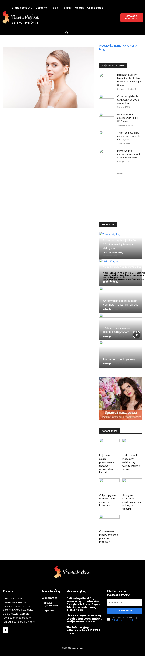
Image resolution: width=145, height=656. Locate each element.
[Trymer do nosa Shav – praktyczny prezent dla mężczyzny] (106, 136)
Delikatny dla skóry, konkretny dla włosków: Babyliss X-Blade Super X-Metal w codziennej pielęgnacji (83, 604)
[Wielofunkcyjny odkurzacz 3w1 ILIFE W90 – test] (106, 118)
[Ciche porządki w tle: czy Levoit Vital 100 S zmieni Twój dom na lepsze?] (106, 100)
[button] (66, 32)
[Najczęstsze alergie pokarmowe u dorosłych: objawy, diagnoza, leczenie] (109, 445)
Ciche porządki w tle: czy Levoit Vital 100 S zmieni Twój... (128, 100)
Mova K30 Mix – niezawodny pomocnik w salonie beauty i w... (128, 154)
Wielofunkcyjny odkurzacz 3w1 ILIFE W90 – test (128, 118)
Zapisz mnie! (124, 610)
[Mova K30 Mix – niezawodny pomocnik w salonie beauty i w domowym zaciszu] (106, 154)
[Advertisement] (121, 194)
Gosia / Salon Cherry (113, 253)
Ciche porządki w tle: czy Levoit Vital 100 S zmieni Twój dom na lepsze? (84, 618)
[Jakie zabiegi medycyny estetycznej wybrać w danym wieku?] (132, 445)
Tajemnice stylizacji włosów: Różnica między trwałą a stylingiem (120, 244)
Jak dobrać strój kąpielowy (119, 359)
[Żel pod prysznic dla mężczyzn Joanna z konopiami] (109, 485)
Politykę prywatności (122, 620)
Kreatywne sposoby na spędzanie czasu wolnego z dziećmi (131, 502)
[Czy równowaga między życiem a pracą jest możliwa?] (109, 522)
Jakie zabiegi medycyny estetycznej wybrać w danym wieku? (131, 462)
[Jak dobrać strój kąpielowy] (120, 354)
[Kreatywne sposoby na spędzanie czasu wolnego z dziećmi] (132, 485)
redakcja (107, 309)
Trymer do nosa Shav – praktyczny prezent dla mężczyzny (129, 136)
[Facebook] (5, 630)
